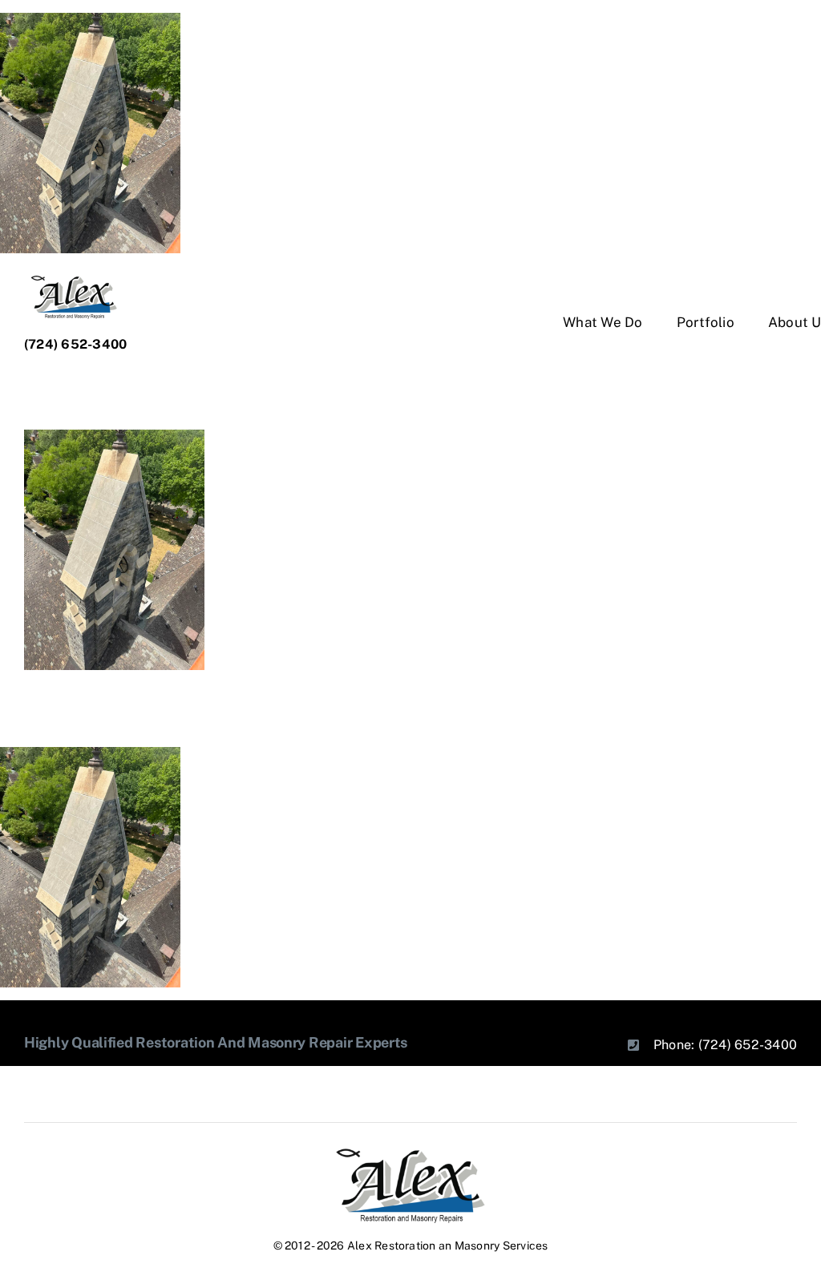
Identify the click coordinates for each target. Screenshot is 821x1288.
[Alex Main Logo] (410, 1153)
